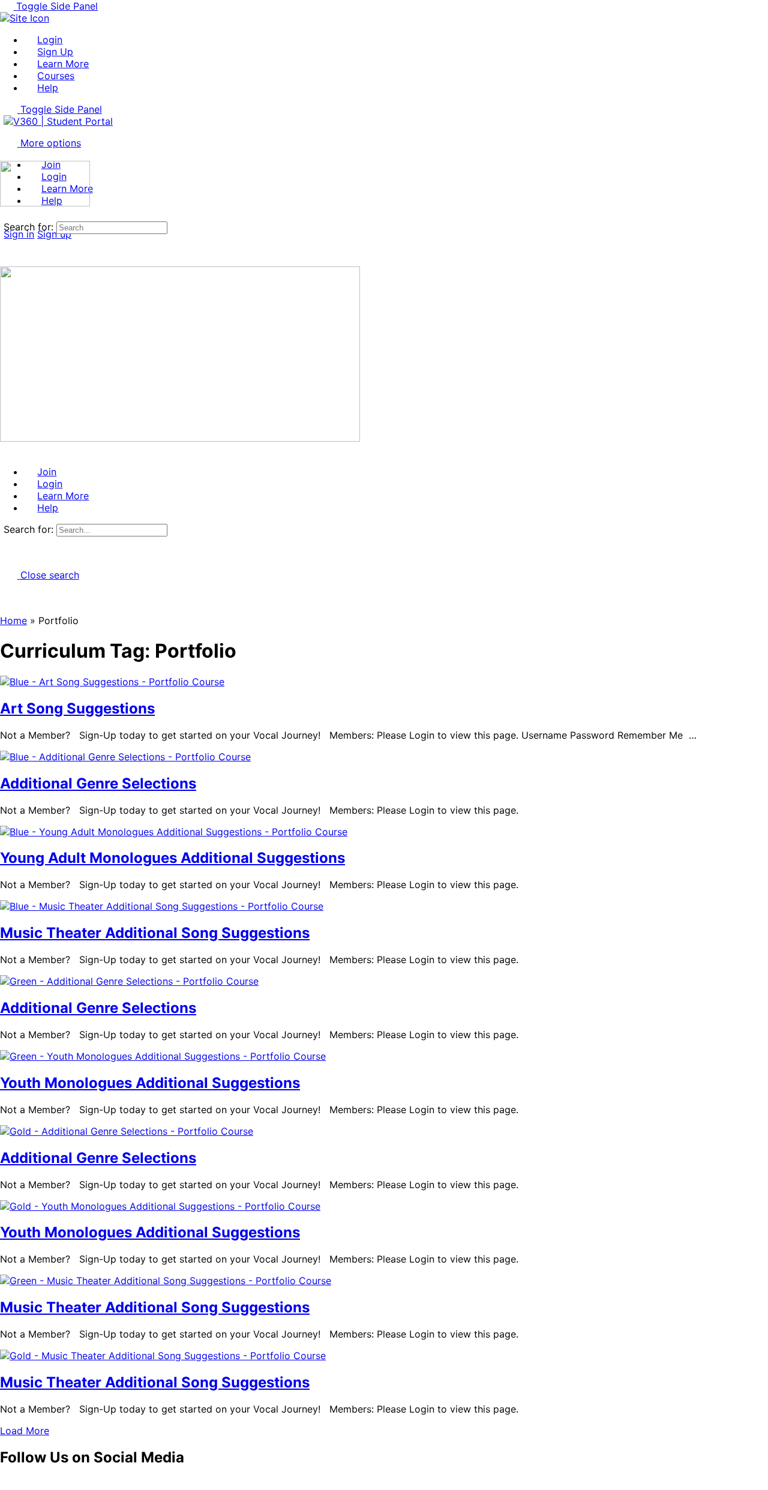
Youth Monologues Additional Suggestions (150, 1083)
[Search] (6, 215)
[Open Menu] (6, 155)
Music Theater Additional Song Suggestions (155, 933)
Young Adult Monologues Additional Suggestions (172, 858)
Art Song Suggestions (77, 708)
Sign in (19, 234)
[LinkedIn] (46, 1484)
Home (13, 620)
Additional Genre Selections (98, 783)
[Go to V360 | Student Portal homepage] (58, 121)
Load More (24, 1431)
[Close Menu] (6, 450)
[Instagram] (33, 1484)
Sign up (54, 234)
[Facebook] (6, 1484)
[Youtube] (19, 1484)
